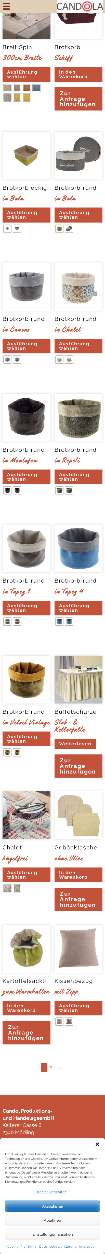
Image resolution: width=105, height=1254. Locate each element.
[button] (97, 1144)
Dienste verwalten (51, 1192)
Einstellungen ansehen (52, 1234)
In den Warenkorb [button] (73, 74)
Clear (9, 113)
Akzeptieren (52, 1206)
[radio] (7, 88)
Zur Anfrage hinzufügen (78, 98)
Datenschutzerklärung (58, 1246)
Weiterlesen (75, 743)
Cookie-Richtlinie (21, 1246)
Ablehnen (52, 1220)
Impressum (88, 1246)
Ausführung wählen (22, 74)
